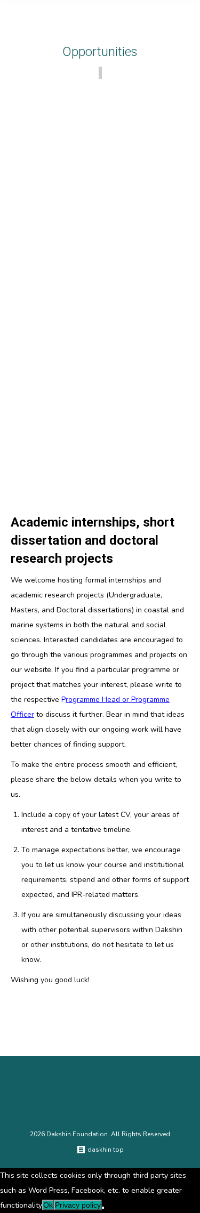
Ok (48, 1205)
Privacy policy (78, 1205)
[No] (103, 1208)
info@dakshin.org (49, 485)
